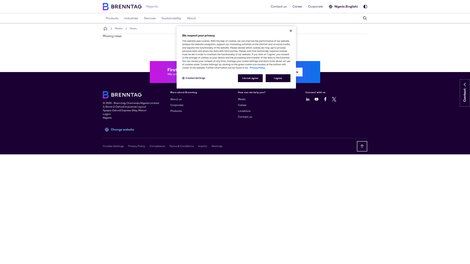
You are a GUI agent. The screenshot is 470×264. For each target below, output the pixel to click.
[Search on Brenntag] (365, 18)
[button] (465, 84)
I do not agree (250, 78)
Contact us (279, 6)
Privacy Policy (136, 146)
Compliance (157, 146)
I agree (278, 78)
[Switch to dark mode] (365, 6)
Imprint (202, 146)
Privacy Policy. (257, 67)
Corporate (315, 6)
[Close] (291, 31)
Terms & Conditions (181, 146)
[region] (236, 57)
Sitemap (217, 146)
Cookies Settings (195, 78)
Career (297, 6)
